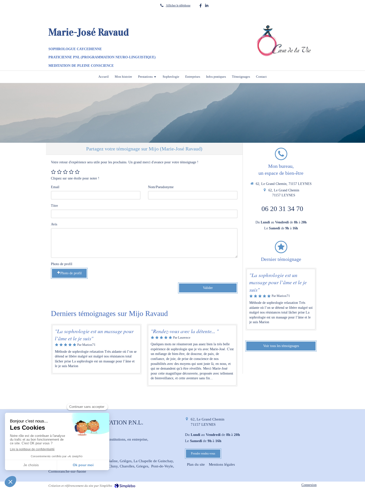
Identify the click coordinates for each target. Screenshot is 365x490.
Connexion (309, 485)
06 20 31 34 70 (282, 208)
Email (55, 187)
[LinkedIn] (206, 6)
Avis (54, 224)
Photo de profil (61, 264)
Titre (54, 206)
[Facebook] (200, 6)
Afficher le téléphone (178, 5)
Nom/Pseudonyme (161, 187)
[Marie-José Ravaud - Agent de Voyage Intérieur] (284, 41)
